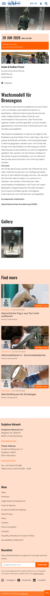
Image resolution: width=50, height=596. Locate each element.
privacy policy (38, 573)
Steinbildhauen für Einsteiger (18, 394)
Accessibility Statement (12, 540)
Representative (8, 460)
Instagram (10, 580)
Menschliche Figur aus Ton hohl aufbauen (20, 314)
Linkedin (42, 580)
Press (3, 518)
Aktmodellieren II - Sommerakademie (23, 355)
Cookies (5, 531)
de (35, 3)
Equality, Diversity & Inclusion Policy (17, 536)
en (31, 3)
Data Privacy (7, 514)
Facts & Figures (8, 505)
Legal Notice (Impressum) (13, 501)
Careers (4, 523)
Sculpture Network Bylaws (13, 510)
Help (3, 492)
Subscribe (42, 565)
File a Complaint (8, 527)
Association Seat (9, 441)
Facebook (26, 580)
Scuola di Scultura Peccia (12, 47)
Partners (5, 497)
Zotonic (24, 594)
